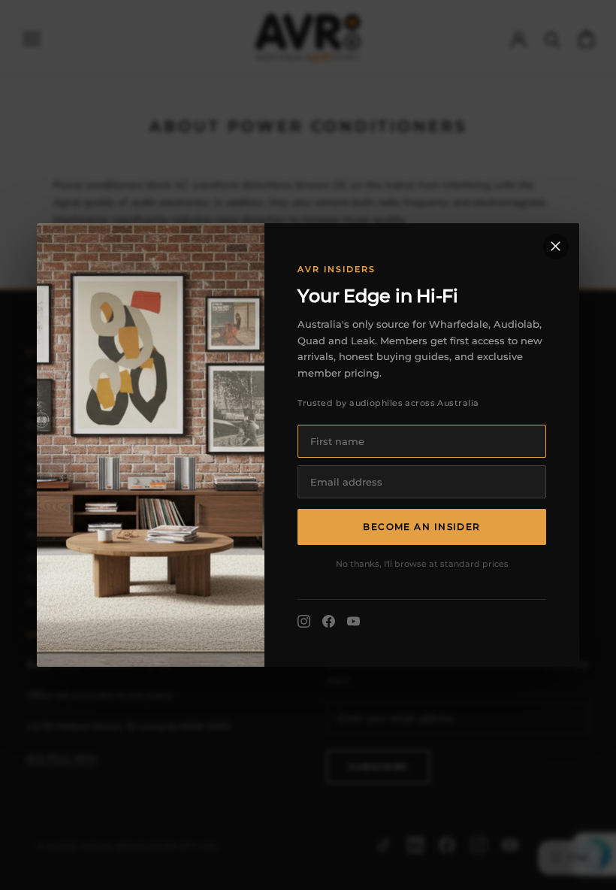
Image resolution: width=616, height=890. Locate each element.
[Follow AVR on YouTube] (353, 621)
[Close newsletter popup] (556, 246)
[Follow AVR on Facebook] (328, 621)
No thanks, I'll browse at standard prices (422, 564)
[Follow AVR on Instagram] (303, 621)
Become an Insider (421, 526)
